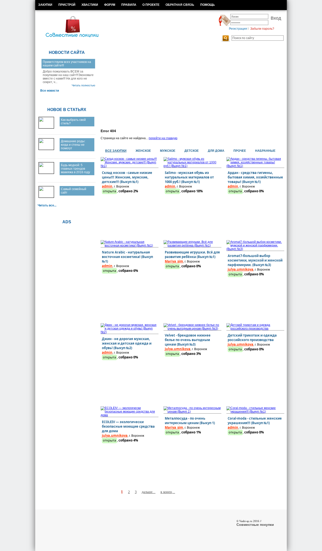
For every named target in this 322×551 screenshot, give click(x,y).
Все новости (49, 90)
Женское (143, 151)
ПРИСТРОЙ (66, 5)
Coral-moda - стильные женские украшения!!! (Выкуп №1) (255, 420)
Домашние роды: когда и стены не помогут (73, 144)
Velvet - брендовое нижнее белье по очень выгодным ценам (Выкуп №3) (188, 340)
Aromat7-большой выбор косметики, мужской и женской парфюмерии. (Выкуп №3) (255, 260)
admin (107, 186)
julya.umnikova (240, 269)
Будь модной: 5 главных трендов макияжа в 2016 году (75, 168)
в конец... (167, 492)
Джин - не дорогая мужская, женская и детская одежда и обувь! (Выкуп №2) (126, 343)
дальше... (148, 492)
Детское (191, 151)
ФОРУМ (109, 5)
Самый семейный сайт (73, 190)
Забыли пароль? (262, 28)
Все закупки (116, 151)
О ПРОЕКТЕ (150, 5)
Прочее (239, 151)
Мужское (167, 151)
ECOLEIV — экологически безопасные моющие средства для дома (128, 426)
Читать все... (47, 205)
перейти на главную (163, 138)
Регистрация (238, 28)
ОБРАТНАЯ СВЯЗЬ (180, 5)
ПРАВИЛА (128, 5)
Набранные (265, 151)
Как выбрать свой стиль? (73, 121)
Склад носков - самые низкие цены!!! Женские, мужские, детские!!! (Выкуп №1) (127, 177)
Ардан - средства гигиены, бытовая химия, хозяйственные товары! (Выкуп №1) (255, 177)
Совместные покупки (255, 525)
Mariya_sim (174, 261)
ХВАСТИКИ (90, 5)
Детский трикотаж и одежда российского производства (252, 337)
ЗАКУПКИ (45, 5)
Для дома (216, 151)
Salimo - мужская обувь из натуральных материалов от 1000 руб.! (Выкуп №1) (189, 177)
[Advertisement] (189, 86)
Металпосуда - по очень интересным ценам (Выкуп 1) (190, 420)
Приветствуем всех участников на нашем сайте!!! (67, 63)
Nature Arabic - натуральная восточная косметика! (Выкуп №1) (127, 257)
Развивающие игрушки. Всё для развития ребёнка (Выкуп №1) (192, 254)
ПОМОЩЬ (207, 5)
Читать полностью (83, 85)
